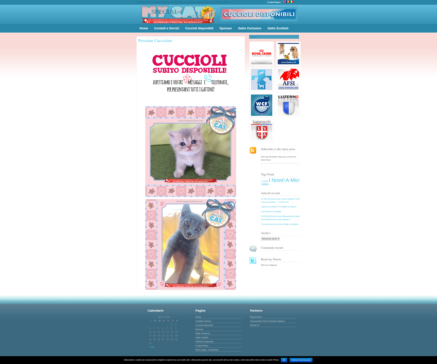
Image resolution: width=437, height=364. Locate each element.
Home (143, 28)
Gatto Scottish (277, 28)
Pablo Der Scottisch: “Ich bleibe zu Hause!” (279, 207)
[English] (284, 2)
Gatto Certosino (249, 28)
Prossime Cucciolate (155, 40)
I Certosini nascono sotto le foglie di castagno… (280, 224)
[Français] (288, 2)
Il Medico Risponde (204, 341)
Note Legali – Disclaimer (206, 350)
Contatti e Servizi (166, 28)
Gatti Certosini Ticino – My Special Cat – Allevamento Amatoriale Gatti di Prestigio (178, 14)
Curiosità (264, 181)
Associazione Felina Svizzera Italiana (267, 321)
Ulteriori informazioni (301, 360)
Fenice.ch (254, 325)
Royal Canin (256, 317)
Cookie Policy (201, 346)
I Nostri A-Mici (284, 180)
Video (265, 184)
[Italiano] (291, 2)
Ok (284, 360)
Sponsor (226, 28)
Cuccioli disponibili (199, 28)
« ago (151, 347)
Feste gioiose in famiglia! (271, 211)
